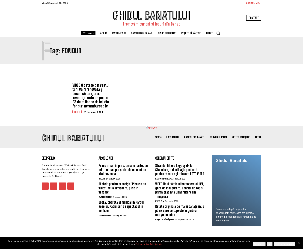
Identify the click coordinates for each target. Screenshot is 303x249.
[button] (218, 33)
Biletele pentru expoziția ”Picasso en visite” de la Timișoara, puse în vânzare (122, 188)
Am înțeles (259, 244)
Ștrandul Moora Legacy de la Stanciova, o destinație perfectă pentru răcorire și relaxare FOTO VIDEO (179, 169)
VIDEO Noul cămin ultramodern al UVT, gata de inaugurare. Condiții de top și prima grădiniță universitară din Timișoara (179, 190)
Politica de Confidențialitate (148, 244)
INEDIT (77, 111)
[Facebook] (45, 185)
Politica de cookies (284, 244)
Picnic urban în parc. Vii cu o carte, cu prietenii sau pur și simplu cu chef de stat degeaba (123, 169)
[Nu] (299, 243)
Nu (269, 244)
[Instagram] (53, 185)
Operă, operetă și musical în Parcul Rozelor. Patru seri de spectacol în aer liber (121, 206)
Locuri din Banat (164, 179)
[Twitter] (62, 185)
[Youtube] (70, 185)
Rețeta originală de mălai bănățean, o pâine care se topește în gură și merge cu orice (179, 210)
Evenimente (104, 197)
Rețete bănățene (164, 219)
